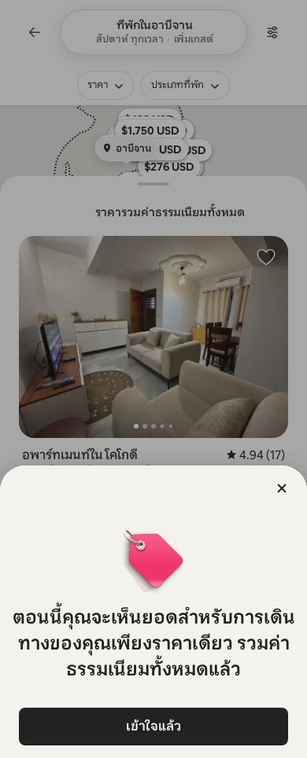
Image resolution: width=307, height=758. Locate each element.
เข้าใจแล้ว (153, 726)
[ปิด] (282, 488)
